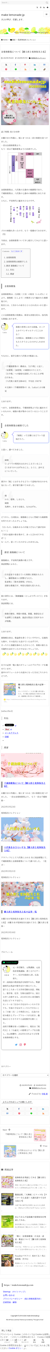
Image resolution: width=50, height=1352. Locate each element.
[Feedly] (47, 7)
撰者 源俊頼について (14, 266)
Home (5, 40)
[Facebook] (15, 65)
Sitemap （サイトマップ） (15, 1291)
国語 (13, 40)
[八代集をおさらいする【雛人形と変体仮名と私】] (22, 829)
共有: (10, 270)
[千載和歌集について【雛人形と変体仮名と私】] (22, 765)
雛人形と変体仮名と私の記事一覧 (20, 912)
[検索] (47, 2)
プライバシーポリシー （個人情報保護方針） (22, 1298)
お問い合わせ (9, 1295)
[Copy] (44, 69)
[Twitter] (37, 7)
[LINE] (15, 69)
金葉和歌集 (10, 257)
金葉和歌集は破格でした (16, 262)
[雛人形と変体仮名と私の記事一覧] (22, 894)
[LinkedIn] (34, 65)
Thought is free (38, 1320)
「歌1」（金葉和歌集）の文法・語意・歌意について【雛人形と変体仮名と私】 (30, 1239)
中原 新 (45, 1094)
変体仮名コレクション (28, 40)
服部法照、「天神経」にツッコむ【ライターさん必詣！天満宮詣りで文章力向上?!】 (31, 1198)
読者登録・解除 (10, 1302)
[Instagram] (40, 7)
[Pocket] (5, 69)
